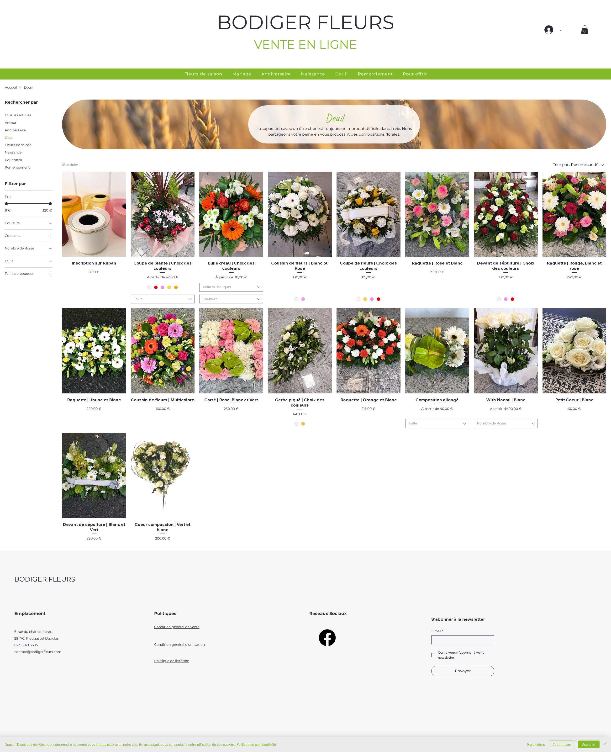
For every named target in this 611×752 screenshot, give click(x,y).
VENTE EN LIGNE (305, 44)
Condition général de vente (177, 627)
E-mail (437, 631)
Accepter (588, 744)
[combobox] (163, 299)
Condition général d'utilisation (179, 644)
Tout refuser (562, 744)
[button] (584, 29)
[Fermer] (605, 744)
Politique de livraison (171, 661)
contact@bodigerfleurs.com (37, 652)
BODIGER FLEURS (305, 22)
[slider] (6, 204)
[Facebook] (327, 637)
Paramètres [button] (536, 744)
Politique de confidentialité (256, 744)
